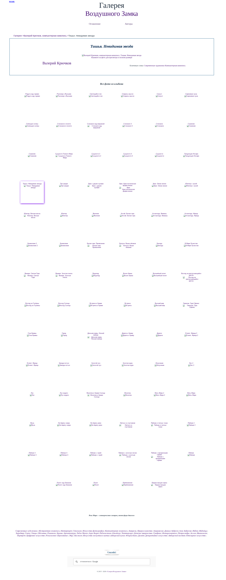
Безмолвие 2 (32, 243)
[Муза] (32, 425)
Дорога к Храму (127, 333)
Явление (96, 213)
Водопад (96, 273)
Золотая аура (127, 363)
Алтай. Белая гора (127, 213)
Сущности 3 (127, 154)
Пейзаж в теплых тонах (159, 423)
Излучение (159, 363)
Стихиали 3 (127, 124)
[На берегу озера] (64, 425)
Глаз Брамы (32, 333)
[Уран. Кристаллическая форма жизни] (127, 189)
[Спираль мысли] (127, 96)
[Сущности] (159, 156)
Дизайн (141, 535)
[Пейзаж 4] (64, 455)
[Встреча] (127, 305)
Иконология (202, 533)
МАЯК (12, 2)
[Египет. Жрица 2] (191, 335)
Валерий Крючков (56, 63)
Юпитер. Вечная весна (32, 213)
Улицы (34, 533)
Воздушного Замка (111, 13)
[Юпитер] (64, 216)
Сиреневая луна (191, 94)
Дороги (159, 333)
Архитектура (70, 533)
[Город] (64, 335)
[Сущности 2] (96, 156)
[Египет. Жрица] (32, 365)
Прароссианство (144, 531)
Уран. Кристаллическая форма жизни (127, 184)
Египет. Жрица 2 (191, 333)
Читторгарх (127, 533)
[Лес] (32, 395)
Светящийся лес (96, 94)
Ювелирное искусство (196, 535)
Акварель (132, 531)
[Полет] (96, 485)
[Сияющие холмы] (32, 126)
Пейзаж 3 (32, 453)
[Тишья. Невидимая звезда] (32, 186)
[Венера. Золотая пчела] (64, 276)
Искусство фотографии (93, 531)
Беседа (159, 243)
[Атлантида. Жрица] (191, 216)
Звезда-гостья (64, 363)
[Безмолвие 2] (32, 246)
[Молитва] (127, 395)
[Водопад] (96, 276)
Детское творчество (143, 533)
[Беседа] (159, 246)
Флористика (131, 535)
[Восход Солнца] (64, 305)
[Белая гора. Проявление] (96, 246)
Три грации (64, 184)
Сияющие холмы (32, 124)
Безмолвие (64, 243)
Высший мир (159, 303)
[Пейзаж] (191, 455)
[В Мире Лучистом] (191, 246)
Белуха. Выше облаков (127, 243)
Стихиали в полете (64, 124)
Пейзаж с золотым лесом (128, 453)
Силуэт (159, 94)
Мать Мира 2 (159, 393)
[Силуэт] (159, 96)
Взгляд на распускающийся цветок (191, 274)
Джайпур (116, 533)
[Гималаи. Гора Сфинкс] (191, 306)
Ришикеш (51, 533)
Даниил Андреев (171, 531)
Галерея (18, 36)
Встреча (128, 303)
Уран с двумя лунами (95, 184)
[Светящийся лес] (96, 96)
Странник (32, 154)
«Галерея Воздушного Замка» (116, 571)
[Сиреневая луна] (191, 96)
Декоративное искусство (156, 535)
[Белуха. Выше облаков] (127, 246)
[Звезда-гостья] (64, 365)
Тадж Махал (82, 533)
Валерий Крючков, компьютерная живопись (45, 36)
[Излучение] (159, 365)
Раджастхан (105, 533)
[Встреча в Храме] (96, 305)
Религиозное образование (57, 535)
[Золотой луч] (96, 365)
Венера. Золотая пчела (64, 273)
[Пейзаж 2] (191, 425)
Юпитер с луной (191, 184)
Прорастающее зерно (159, 483)
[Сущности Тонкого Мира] (64, 157)
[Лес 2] (191, 365)
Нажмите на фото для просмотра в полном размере (111, 57)
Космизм (78, 535)
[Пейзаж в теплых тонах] (159, 426)
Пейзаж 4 (64, 453)
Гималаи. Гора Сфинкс (191, 303)
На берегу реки (95, 423)
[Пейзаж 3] (32, 455)
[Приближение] (127, 485)
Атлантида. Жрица (191, 213)
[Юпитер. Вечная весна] (32, 216)
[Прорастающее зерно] (159, 486)
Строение (191, 124)
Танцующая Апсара (191, 154)
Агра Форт (94, 533)
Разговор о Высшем (64, 94)
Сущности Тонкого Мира (64, 154)
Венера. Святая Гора (32, 273)
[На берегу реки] (96, 425)
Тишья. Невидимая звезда (32, 184)
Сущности (159, 154)
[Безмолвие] (64, 246)
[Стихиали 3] (127, 126)
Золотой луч (95, 363)
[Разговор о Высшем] (64, 96)
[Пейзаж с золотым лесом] (127, 456)
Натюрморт (66, 531)
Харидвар (20, 533)
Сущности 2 (96, 154)
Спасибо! (111, 552)
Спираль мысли (127, 94)
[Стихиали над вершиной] (96, 127)
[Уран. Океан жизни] (159, 186)
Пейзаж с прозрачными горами (159, 454)
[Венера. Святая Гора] (32, 276)
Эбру (71, 535)
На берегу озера (64, 423)
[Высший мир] (159, 305)
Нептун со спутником (127, 423)
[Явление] (96, 216)
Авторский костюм (176, 535)
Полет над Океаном (64, 483)
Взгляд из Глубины (32, 303)
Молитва (127, 393)
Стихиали (159, 124)
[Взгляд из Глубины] (32, 305)
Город (64, 333)
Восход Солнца (63, 303)
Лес (32, 393)
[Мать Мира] (191, 395)
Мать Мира (191, 393)
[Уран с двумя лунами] (96, 186)
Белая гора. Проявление (96, 243)
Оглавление (95, 23)
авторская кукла (117, 535)
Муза (32, 423)
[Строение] (191, 126)
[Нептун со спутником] (127, 426)
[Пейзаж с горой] (96, 455)
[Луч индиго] (64, 395)
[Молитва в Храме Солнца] (96, 396)
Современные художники (154, 66)
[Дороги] (159, 335)
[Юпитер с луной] (191, 186)
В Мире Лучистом (191, 243)
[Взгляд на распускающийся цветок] (191, 279)
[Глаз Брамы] (32, 335)
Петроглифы (183, 533)
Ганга (27, 533)
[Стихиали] (159, 126)
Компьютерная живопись (175, 66)
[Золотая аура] (127, 365)
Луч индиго (64, 393)
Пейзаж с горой (95, 453)
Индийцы (203, 531)
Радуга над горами (32, 94)
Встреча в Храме (96, 303)
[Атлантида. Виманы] (159, 216)
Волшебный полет (159, 273)
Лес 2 (191, 363)
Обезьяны (42, 533)
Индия (195, 531)
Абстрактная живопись (49, 531)
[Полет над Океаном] (64, 485)
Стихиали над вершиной (95, 124)
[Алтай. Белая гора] (127, 216)
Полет (96, 483)
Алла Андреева (185, 531)
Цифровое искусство (35, 535)
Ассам (193, 533)
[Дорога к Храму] (127, 335)
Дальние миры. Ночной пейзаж (96, 334)
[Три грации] (64, 186)
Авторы (129, 23)
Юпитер (64, 213)
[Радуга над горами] (32, 96)
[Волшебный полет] (159, 276)
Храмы (60, 533)
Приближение (127, 483)
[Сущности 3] (127, 156)
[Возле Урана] (127, 276)
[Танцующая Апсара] (191, 156)
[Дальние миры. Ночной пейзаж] (96, 338)
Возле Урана (127, 273)
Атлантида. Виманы (159, 213)
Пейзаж (191, 453)
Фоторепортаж (169, 533)
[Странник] (32, 156)
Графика (157, 533)
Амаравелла (158, 531)
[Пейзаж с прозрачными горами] (159, 458)
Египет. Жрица (32, 363)
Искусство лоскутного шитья (96, 535)
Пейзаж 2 (191, 423)
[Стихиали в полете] (64, 126)
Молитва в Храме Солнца (96, 393)
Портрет (21, 535)
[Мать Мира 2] (159, 395)
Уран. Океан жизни (159, 184)
